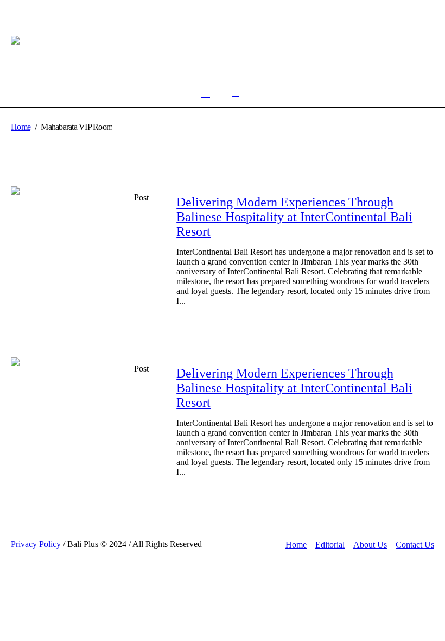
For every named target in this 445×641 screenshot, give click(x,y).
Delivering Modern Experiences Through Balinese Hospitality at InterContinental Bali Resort (294, 216)
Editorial (330, 544)
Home (20, 126)
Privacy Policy (36, 544)
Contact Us (415, 544)
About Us (370, 544)
